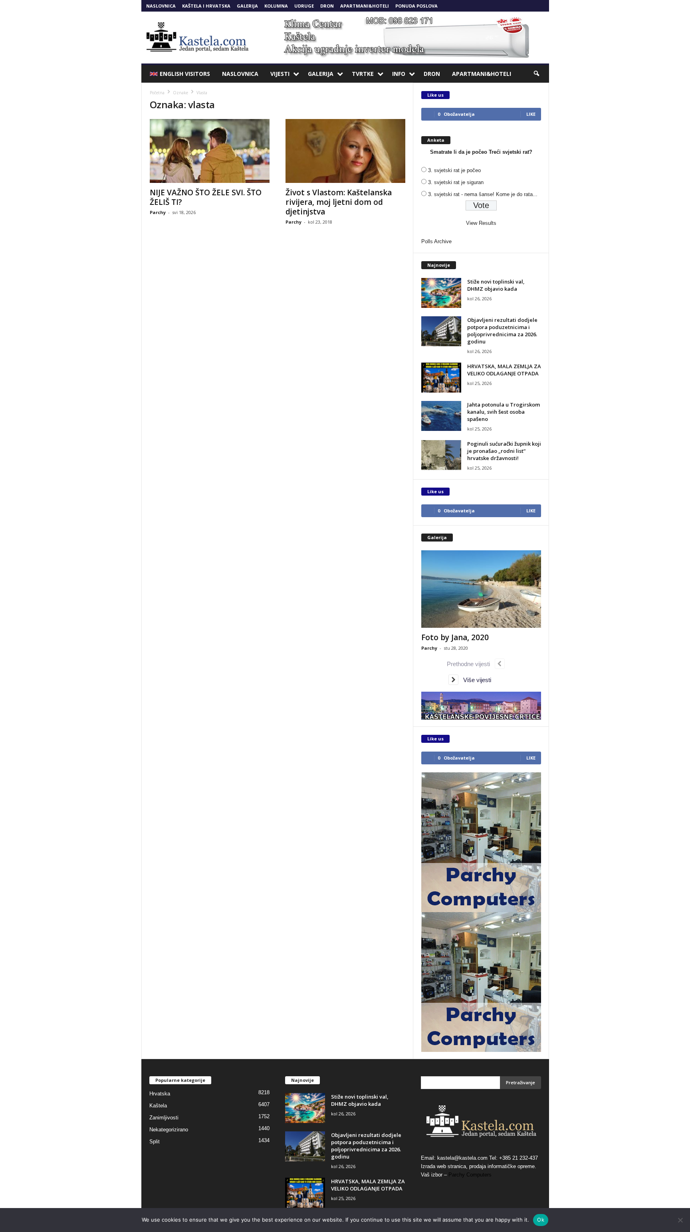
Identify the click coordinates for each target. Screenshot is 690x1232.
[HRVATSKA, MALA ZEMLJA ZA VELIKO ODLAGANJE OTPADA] (441, 378)
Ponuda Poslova (416, 6)
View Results (481, 223)
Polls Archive (436, 241)
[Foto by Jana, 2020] (481, 589)
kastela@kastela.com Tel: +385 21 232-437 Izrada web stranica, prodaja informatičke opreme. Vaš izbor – (479, 1166)
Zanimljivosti (163, 1118)
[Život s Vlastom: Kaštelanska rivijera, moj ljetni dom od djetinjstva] (345, 151)
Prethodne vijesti (471, 664)
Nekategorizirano (168, 1130)
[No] (680, 1220)
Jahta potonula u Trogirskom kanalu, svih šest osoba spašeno (503, 412)
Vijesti (279, 73)
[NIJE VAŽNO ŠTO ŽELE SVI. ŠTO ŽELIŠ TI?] (210, 151)
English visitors (185, 73)
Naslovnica (161, 6)
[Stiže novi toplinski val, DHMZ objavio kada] (441, 293)
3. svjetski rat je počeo (454, 170)
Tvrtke (363, 73)
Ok (540, 1219)
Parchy (158, 212)
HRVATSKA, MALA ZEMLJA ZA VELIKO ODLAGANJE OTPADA (504, 370)
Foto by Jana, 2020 (455, 637)
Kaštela (158, 1106)
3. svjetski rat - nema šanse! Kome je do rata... (482, 194)
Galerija (247, 6)
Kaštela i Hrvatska (206, 6)
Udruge (304, 6)
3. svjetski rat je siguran (456, 182)
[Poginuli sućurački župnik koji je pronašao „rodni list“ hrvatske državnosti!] (441, 455)
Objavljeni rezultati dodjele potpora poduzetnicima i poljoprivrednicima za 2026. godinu (502, 330)
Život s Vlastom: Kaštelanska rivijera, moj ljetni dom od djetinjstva (339, 202)
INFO (398, 73)
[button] (537, 74)
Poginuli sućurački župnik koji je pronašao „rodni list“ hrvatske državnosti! (504, 451)
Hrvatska (159, 1094)
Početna (157, 92)
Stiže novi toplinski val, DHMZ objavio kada (496, 285)
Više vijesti (474, 680)
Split (154, 1142)
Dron (327, 6)
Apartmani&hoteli (364, 6)
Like (530, 114)
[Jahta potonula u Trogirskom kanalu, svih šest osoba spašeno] (441, 416)
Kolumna (276, 6)
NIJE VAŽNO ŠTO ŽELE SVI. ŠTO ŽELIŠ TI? (206, 197)
